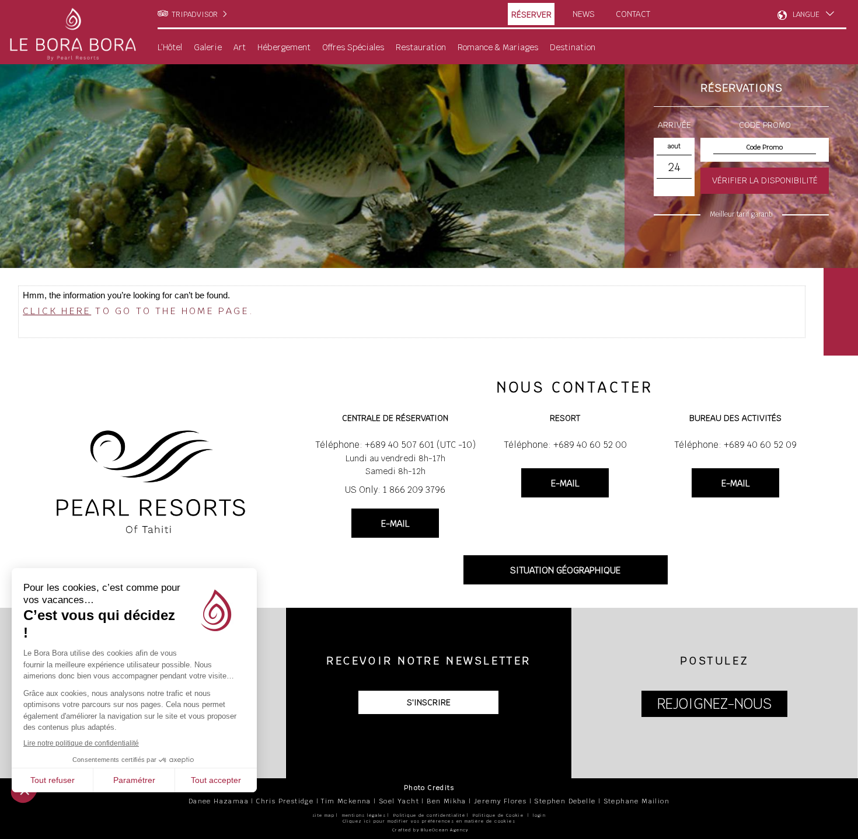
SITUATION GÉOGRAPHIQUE (565, 570)
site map (323, 815)
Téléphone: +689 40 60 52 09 (735, 444)
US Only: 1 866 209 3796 (395, 489)
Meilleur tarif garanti (741, 214)
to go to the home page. (138, 311)
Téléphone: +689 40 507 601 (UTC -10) (395, 444)
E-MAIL (395, 523)
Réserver (531, 14)
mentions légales (364, 815)
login (539, 815)
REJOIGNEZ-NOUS (714, 704)
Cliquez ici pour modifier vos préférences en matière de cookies (429, 821)
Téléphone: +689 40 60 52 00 (565, 444)
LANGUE (806, 14)
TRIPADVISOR (195, 14)
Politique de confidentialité (429, 815)
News (584, 14)
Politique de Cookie (498, 815)
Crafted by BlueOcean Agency (430, 830)
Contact (633, 14)
